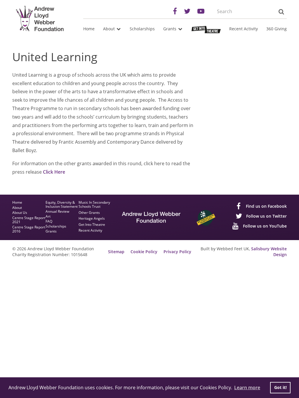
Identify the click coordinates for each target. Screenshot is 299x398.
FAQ (49, 221)
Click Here (54, 172)
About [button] (109, 28)
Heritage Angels (92, 218)
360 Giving (276, 28)
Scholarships (142, 28)
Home (89, 28)
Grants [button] (170, 28)
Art (48, 216)
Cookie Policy (144, 251)
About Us (19, 213)
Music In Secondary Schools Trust (94, 204)
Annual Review (57, 211)
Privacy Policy (177, 251)
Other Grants (89, 213)
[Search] (281, 12)
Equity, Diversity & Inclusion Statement (62, 204)
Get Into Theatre (92, 225)
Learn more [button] (247, 387)
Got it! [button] (280, 387)
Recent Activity (243, 28)
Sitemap (116, 251)
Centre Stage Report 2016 (28, 229)
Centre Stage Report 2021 (28, 220)
